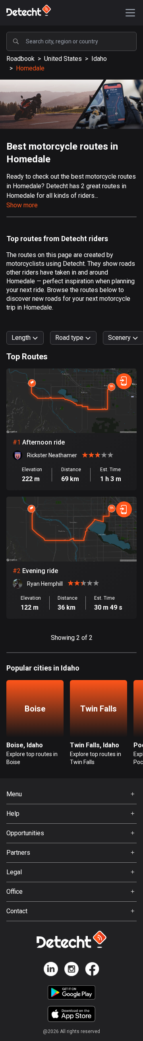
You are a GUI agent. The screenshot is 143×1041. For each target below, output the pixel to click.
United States (63, 58)
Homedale (30, 68)
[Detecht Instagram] (71, 970)
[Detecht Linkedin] (51, 970)
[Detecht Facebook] (92, 970)
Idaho (99, 58)
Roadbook (20, 58)
